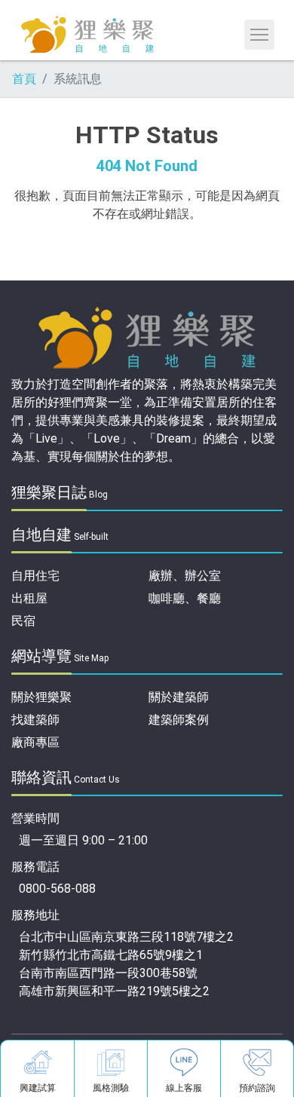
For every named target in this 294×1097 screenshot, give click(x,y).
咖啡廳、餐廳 (185, 598)
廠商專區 (35, 742)
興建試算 (38, 1088)
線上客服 (184, 1088)
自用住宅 (35, 575)
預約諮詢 (257, 1088)
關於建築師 (179, 697)
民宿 (23, 621)
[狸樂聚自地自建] (87, 33)
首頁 (24, 79)
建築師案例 (179, 719)
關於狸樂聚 (41, 697)
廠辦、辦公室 (185, 575)
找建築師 (35, 719)
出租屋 (29, 598)
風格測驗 (111, 1088)
